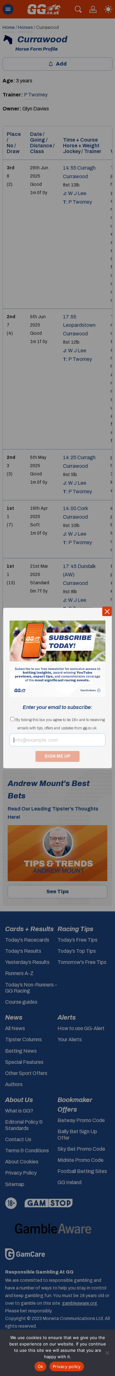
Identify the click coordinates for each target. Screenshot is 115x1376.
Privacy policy (67, 1366)
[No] (107, 1353)
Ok (40, 1366)
